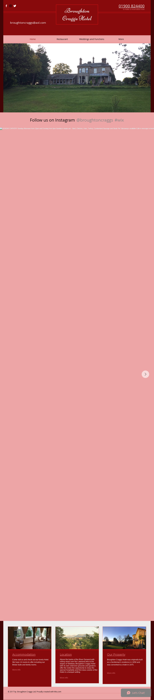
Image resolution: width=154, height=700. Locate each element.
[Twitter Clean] (14, 6)
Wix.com (57, 691)
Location (66, 654)
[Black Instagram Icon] (10, 6)
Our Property (116, 654)
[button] (77, 77)
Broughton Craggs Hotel (77, 14)
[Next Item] (145, 374)
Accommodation (23, 654)
